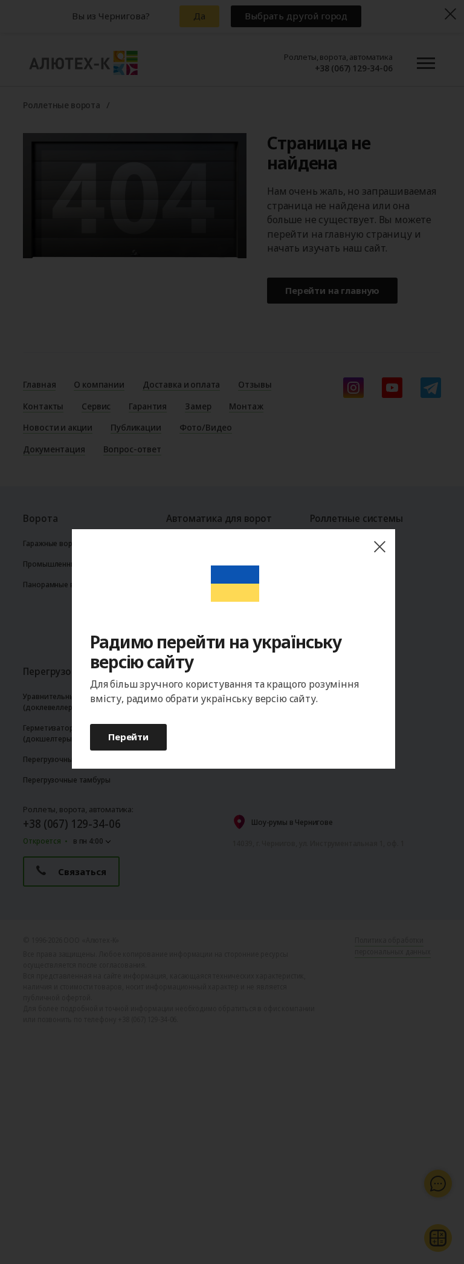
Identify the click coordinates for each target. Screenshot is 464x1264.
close (379, 547)
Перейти (128, 737)
